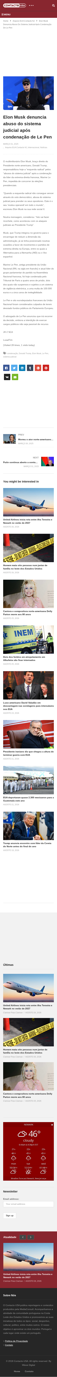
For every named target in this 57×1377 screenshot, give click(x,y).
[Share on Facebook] (6, 368)
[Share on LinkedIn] (22, 368)
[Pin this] (46, 368)
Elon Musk (36, 353)
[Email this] (15, 377)
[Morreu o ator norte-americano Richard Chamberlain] (28, 439)
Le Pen (45, 353)
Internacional (33, 147)
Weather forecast (28, 1178)
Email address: (11, 1199)
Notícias (43, 147)
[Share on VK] (7, 377)
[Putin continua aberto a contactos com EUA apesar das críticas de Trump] (28, 461)
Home (5, 21)
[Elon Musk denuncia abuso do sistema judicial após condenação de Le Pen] (28, 502)
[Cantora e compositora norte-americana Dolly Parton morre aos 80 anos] (28, 1076)
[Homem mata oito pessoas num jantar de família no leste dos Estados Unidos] (28, 1032)
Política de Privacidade (16, 1341)
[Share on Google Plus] (38, 368)
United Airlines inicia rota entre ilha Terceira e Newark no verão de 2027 (27, 1276)
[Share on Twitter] (14, 368)
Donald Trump (25, 353)
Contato (9, 1345)
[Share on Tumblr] (30, 368)
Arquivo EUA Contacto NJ (24, 21)
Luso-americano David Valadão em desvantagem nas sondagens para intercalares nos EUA (28, 705)
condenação (12, 353)
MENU (7, 14)
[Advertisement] (28, 50)
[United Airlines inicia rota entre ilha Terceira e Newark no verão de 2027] (28, 988)
